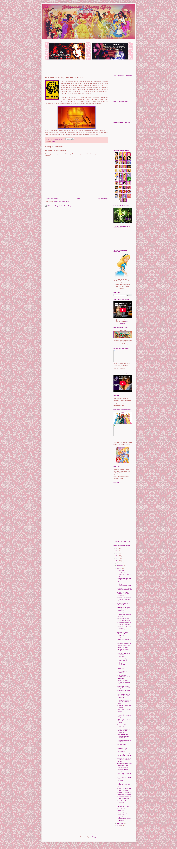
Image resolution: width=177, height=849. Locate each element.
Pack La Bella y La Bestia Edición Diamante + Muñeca (124, 779)
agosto (119, 825)
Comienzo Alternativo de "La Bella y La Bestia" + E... (124, 599)
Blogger (94, 837)
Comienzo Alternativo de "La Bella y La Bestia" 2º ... (124, 580)
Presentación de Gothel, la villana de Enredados (124, 588)
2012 (117, 556)
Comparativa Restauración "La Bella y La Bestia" (124, 818)
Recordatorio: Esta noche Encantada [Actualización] (124, 628)
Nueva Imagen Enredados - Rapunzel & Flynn (124, 715)
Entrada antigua (102, 198)
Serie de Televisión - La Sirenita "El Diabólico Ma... (123, 682)
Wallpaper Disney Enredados (122, 813)
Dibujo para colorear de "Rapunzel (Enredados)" (123, 654)
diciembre (120, 563)
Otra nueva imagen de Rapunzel (123, 667)
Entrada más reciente (52, 198)
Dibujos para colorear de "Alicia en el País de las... (124, 701)
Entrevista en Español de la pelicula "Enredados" (124, 793)
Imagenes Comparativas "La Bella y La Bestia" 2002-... (124, 759)
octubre (119, 568)
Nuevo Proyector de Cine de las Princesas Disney (124, 721)
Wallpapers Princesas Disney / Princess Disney (123, 769)
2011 (117, 558)
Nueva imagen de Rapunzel (122, 671)
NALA (53, 141)
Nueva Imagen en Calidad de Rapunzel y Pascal (124, 754)
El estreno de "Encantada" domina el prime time (124, 614)
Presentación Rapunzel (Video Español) (123, 659)
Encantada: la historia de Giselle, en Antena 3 (124, 644)
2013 (117, 553)
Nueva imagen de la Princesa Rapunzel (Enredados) (123, 736)
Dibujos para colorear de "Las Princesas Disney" (124, 584)
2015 (117, 548)
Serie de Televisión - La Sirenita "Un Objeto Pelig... (123, 649)
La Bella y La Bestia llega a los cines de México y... (124, 639)
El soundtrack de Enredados (121, 801)
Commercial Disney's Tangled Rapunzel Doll (124, 687)
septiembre (120, 823)
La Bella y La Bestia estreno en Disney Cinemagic (123, 593)
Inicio (78, 198)
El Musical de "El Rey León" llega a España (123, 619)
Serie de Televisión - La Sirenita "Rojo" (123, 604)
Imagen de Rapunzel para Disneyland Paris (124, 764)
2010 (117, 561)
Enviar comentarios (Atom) (61, 201)
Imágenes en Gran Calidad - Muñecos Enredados (123, 634)
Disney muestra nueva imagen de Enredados (124, 691)
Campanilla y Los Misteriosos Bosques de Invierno (123, 750)
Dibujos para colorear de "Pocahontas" (124, 663)
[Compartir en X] (70, 139)
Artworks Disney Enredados (121, 745)
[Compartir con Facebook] (72, 139)
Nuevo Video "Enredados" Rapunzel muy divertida (124, 774)
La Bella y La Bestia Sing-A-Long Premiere (124, 789)
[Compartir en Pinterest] (73, 139)
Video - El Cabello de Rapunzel (123, 809)
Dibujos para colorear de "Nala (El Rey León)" (124, 797)
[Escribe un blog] (68, 139)
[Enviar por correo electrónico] (66, 139)
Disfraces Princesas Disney (123, 541)
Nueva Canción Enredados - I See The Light (124, 574)
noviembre (120, 565)
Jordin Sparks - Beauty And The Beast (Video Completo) (124, 696)
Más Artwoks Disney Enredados (122, 725)
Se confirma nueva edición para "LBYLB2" (124, 805)
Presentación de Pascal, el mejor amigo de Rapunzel (124, 609)
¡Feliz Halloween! (122, 570)
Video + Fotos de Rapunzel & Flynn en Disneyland (123, 676)
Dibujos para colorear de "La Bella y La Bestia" (124, 623)
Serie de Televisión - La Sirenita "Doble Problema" (123, 730)
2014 (117, 550)
